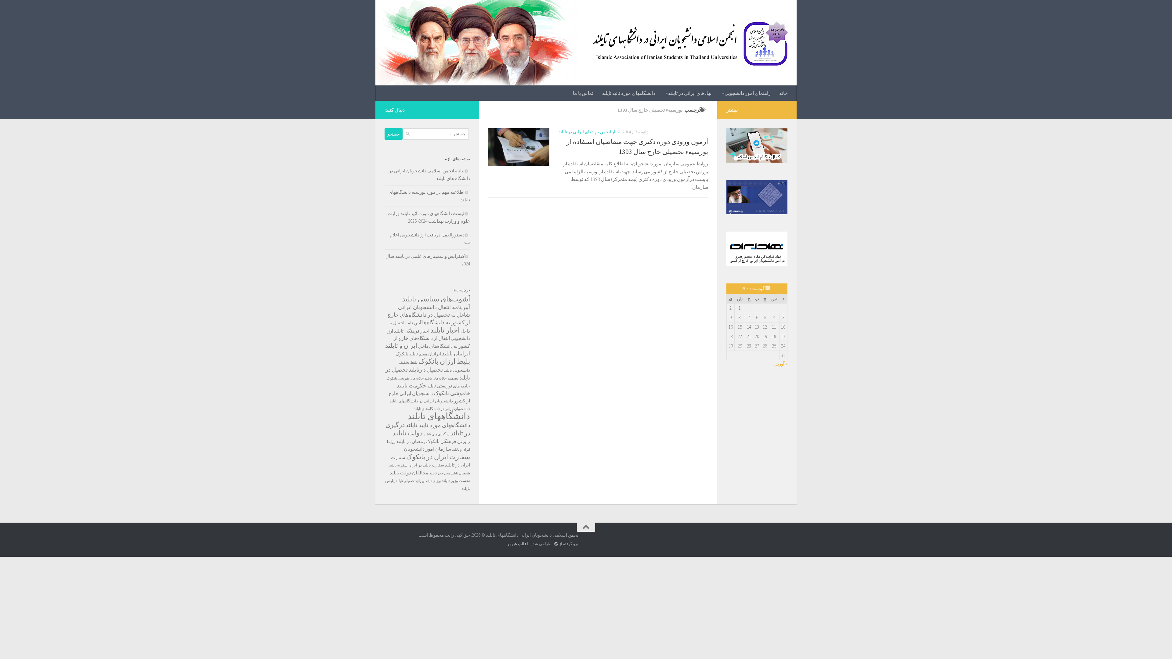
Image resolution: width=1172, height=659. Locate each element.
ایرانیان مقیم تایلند (425, 354)
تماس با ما (583, 93)
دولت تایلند (407, 433)
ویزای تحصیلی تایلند (410, 480)
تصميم (452, 378)
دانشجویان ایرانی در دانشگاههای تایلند (421, 401)
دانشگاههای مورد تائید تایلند (628, 93)
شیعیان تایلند (460, 473)
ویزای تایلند (433, 481)
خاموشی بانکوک (452, 393)
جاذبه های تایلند (436, 378)
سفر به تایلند (398, 465)
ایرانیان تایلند (456, 353)
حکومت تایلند (411, 385)
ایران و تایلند (401, 346)
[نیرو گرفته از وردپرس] (556, 544)
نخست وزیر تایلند (456, 480)
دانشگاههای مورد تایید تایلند (438, 425)
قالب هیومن (516, 543)
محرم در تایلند (439, 473)
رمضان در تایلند (410, 441)
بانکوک (402, 354)
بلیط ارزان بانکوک (444, 361)
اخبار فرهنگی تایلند (411, 331)
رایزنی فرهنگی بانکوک (448, 441)
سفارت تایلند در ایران (426, 465)
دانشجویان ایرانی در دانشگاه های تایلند (442, 408)
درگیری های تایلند (436, 434)
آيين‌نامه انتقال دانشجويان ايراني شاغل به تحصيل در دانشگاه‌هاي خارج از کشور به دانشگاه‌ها (428, 315)
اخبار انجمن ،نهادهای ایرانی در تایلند (589, 132)
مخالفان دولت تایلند (409, 473)
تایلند (448, 370)
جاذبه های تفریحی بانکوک (405, 378)
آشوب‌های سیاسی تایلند (436, 298)
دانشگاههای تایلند (438, 416)
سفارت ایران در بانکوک (438, 456)
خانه (783, 93)
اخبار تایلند (445, 330)
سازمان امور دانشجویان (427, 449)
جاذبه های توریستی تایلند (448, 386)
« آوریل (780, 364)
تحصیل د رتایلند (426, 369)
